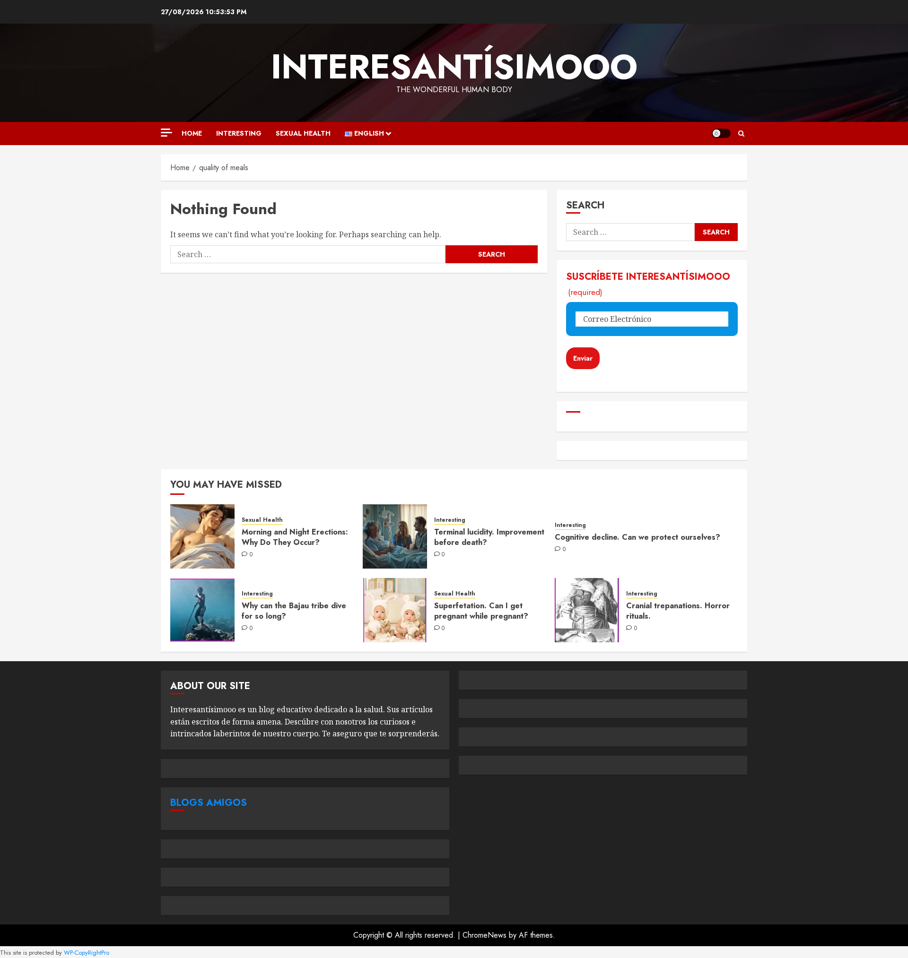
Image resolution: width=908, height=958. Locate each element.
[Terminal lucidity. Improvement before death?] (395, 536)
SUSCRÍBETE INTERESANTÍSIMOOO (648, 284)
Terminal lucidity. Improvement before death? (489, 537)
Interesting (239, 133)
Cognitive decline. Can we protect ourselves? (637, 537)
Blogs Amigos (208, 803)
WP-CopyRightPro (86, 952)
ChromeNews (484, 935)
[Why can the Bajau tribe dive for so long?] (202, 610)
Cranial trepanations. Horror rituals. (678, 610)
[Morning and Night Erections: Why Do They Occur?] (202, 536)
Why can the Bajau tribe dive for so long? (294, 610)
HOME (192, 133)
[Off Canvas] (166, 133)
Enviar (583, 358)
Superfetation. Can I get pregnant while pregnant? (481, 610)
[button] (741, 133)
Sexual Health (303, 133)
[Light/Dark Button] (721, 133)
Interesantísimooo (454, 66)
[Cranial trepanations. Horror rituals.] (587, 610)
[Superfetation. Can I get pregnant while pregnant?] (395, 610)
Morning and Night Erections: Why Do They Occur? (295, 537)
